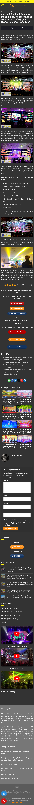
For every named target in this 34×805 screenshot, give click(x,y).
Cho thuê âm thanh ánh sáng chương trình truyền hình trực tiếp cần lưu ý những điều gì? (19, 569)
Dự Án (17, 790)
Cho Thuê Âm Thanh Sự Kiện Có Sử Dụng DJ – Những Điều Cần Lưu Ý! (18, 591)
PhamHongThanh (17, 803)
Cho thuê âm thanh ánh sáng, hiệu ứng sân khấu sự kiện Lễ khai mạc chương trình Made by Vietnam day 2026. (19, 577)
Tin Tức (3, 622)
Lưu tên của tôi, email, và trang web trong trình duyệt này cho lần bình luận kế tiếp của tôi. (16, 522)
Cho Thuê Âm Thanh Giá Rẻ (10, 612)
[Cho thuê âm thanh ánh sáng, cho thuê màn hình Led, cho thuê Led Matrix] (17, 6)
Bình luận (6, 480)
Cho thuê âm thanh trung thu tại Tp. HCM (17, 357)
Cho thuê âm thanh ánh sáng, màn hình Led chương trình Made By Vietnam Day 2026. (20, 584)
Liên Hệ (17, 794)
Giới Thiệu (11, 790)
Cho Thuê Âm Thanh (25, 790)
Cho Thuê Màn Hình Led (9, 615)
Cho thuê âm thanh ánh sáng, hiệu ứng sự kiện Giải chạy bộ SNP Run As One (19, 596)
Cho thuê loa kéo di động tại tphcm (15, 362)
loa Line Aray (14, 184)
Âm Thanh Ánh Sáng (7, 12)
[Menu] (2, 5)
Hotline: (8, 775)
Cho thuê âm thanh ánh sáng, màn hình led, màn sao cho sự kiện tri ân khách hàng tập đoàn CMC (17, 372)
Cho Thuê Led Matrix (19, 792)
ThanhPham (23, 28)
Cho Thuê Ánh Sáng (10, 791)
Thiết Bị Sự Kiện (8, 792)
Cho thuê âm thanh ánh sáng (11, 35)
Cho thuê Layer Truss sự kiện (13, 360)
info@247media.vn (11, 779)
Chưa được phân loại (8, 619)
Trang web (6, 512)
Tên (5, 495)
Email (5, 503)
